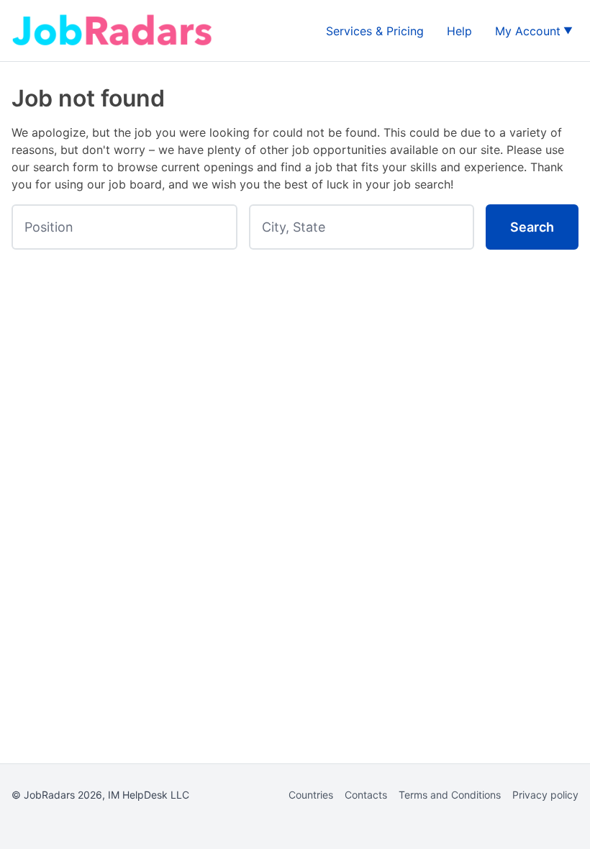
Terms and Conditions (450, 795)
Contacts (366, 795)
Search (532, 227)
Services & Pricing (375, 31)
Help (459, 31)
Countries (311, 795)
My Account (527, 31)
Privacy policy (545, 795)
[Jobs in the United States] (112, 31)
